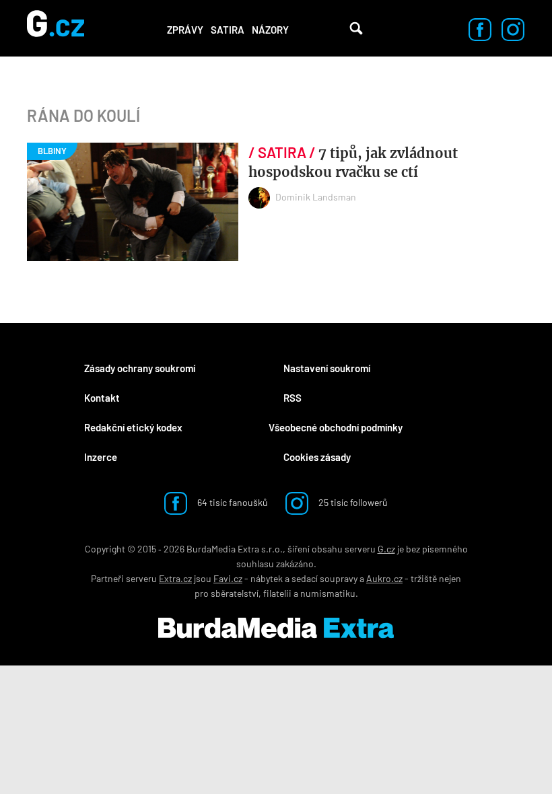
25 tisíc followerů (352, 502)
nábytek (266, 578)
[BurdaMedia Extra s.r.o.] (276, 628)
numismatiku (327, 593)
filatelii (277, 593)
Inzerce (100, 457)
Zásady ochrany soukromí (139, 368)
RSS (292, 398)
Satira (227, 30)
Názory (270, 30)
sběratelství (234, 593)
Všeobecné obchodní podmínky (336, 427)
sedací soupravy (324, 578)
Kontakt (102, 398)
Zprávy (185, 30)
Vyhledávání (356, 28)
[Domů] (55, 28)
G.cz (386, 548)
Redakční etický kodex (133, 427)
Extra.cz (175, 578)
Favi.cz (227, 578)
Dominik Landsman (315, 197)
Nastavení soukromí (326, 368)
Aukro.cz (384, 578)
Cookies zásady (317, 457)
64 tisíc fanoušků (231, 502)
